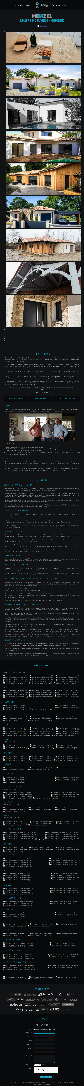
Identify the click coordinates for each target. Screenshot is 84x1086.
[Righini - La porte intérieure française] (44, 1009)
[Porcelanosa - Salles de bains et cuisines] (24, 1009)
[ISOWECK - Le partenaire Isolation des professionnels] (31, 1005)
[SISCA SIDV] (55, 1009)
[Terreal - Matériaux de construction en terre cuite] (65, 1009)
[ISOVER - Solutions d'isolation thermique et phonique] (16, 1005)
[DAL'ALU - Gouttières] (47, 1000)
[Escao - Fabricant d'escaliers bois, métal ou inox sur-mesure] (60, 1000)
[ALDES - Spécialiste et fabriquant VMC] (10, 995)
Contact (66, 5)
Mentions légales (68, 1083)
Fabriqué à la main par (42, 1084)
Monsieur (52, 1029)
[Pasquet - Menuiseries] (54, 1005)
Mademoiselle (38, 1029)
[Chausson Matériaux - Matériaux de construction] (32, 1000)
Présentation (19, 5)
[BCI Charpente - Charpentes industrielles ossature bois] (60, 995)
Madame (46, 1029)
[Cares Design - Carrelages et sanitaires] (20, 1000)
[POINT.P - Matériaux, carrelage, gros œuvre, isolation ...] (68, 1005)
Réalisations (56, 5)
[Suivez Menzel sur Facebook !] (42, 26)
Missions (29, 5)
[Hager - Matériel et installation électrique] (72, 1000)
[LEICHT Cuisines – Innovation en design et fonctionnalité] (42, 1005)
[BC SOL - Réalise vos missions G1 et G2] (71, 995)
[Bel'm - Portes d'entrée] (11, 1000)
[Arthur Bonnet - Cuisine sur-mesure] (18, 995)
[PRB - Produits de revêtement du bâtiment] (37, 1009)
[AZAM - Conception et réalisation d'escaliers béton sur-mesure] (46, 995)
